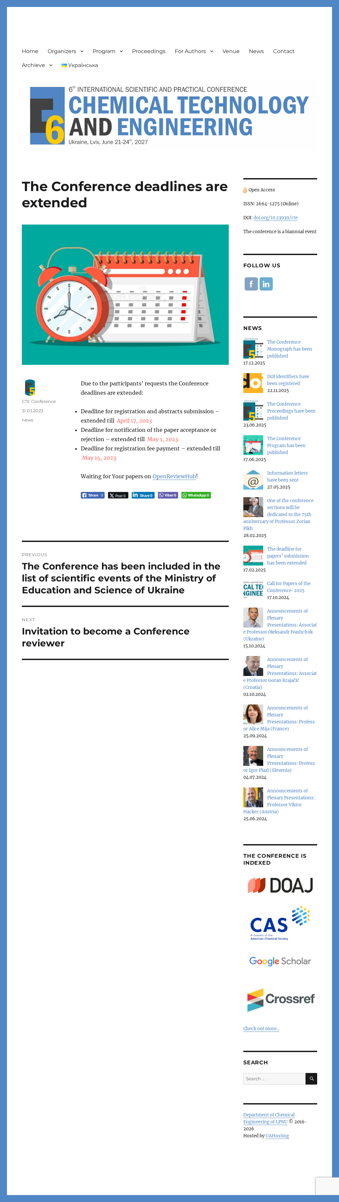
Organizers (62, 51)
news (27, 420)
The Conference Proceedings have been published (291, 411)
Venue (231, 51)
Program (104, 51)
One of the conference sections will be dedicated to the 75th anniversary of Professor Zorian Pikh (278, 514)
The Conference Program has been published (286, 445)
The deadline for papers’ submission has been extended (288, 556)
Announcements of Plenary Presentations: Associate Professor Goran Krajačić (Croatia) (280, 673)
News (256, 51)
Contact (284, 51)
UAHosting (277, 1136)
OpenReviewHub (174, 476)
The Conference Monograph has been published (289, 349)
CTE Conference (39, 401)
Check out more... (261, 1029)
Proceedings (149, 51)
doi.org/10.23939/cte (276, 218)
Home (30, 51)
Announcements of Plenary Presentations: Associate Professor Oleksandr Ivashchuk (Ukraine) (280, 625)
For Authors (190, 51)
